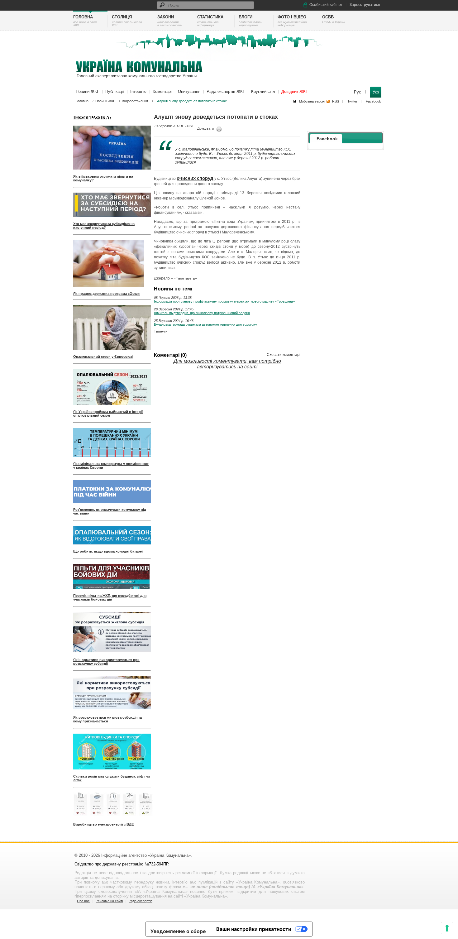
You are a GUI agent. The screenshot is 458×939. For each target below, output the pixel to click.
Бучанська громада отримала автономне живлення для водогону (205, 324)
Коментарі (162, 91)
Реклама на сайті (109, 901)
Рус (358, 92)
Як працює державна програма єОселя (106, 293)
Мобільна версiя (312, 101)
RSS (335, 101)
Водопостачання (135, 101)
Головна (82, 101)
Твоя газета (185, 278)
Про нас (83, 901)
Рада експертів (140, 901)
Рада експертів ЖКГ (226, 91)
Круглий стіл (263, 91)
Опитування (189, 91)
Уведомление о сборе (178, 931)
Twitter (352, 101)
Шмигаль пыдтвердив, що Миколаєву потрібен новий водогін (202, 313)
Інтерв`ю (138, 91)
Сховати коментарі (283, 354)
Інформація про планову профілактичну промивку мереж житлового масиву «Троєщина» (224, 301)
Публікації (114, 91)
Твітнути (160, 331)
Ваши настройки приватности (253, 929)
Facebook (373, 101)
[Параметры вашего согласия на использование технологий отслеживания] (447, 928)
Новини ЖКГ (87, 91)
